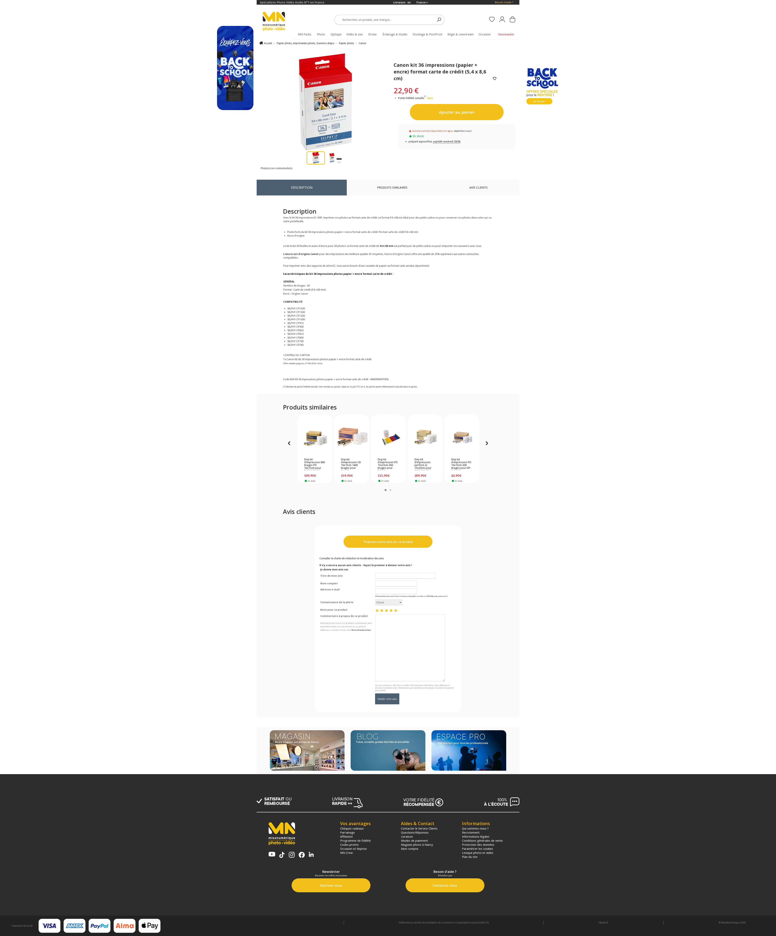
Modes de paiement (414, 840)
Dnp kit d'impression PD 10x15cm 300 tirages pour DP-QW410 (461, 464)
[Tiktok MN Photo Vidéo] (282, 855)
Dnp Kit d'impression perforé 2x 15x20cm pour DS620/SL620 (422, 464)
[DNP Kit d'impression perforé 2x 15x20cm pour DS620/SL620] (425, 437)
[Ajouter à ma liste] (495, 79)
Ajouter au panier (457, 112)
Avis (478, 187)
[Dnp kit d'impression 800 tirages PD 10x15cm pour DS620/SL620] (315, 437)
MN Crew (346, 853)
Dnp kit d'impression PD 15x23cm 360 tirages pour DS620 (388, 464)
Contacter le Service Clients (419, 828)
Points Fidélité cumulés (411, 98)
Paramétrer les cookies (477, 849)
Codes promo (349, 845)
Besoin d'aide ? (504, 2)
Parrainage (347, 832)
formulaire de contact (361, 630)
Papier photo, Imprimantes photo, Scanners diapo (305, 43)
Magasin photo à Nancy (417, 845)
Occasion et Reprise (353, 849)
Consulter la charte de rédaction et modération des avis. (351, 558)
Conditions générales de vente (482, 840)
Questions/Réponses (415, 832)
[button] (385, 490)
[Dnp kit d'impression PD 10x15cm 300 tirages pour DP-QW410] (462, 437)
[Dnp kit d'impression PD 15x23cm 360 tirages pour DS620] (388, 437)
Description (302, 187)
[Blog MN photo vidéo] (388, 751)
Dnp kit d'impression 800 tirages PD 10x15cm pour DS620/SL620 (314, 464)
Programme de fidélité (355, 840)
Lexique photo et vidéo (477, 853)
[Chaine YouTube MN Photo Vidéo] (272, 854)
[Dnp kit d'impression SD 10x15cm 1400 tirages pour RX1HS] (352, 437)
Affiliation (346, 836)
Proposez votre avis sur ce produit (388, 542)
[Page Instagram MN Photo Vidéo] (292, 855)
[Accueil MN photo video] (278, 22)
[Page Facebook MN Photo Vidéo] (302, 855)
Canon (362, 43)
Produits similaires (392, 187)
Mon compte (409, 849)
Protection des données (478, 845)
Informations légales (475, 836)
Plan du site (470, 857)
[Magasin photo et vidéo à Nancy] (307, 751)
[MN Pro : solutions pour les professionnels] (468, 751)
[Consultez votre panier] (512, 19)
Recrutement (471, 832)
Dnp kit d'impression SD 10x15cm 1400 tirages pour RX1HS (351, 464)
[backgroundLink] (128, 468)
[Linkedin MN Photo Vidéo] (311, 855)
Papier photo (346, 43)
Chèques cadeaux (352, 828)
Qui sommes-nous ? (475, 828)
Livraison (407, 836)
